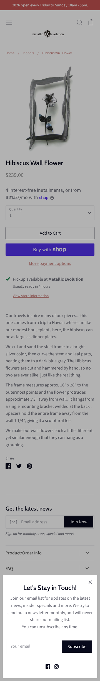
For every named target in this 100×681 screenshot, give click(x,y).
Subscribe (77, 647)
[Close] (90, 582)
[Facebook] (45, 666)
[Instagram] (54, 666)
